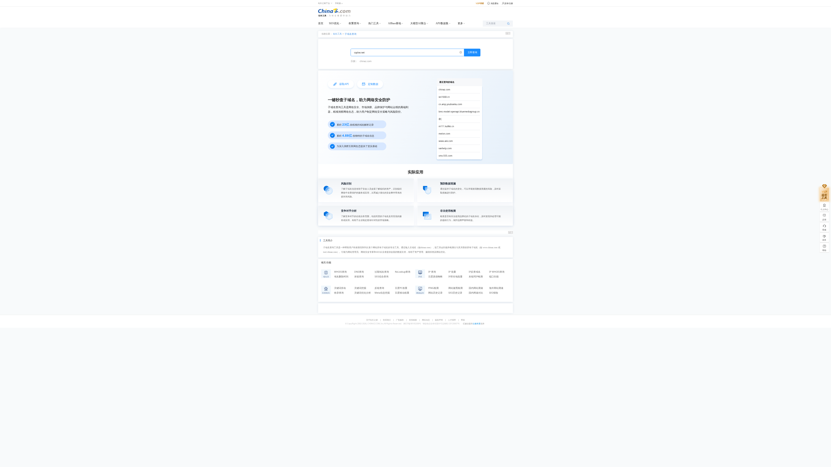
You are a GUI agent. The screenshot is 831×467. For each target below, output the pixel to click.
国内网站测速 (476, 287)
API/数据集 (442, 23)
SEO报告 (493, 292)
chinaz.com (366, 61)
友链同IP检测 (476, 276)
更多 (460, 23)
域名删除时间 (341, 276)
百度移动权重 (402, 292)
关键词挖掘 (360, 287)
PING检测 (433, 287)
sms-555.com (445, 155)
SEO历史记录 (455, 292)
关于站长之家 (372, 320)
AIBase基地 (394, 23)
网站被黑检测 (455, 287)
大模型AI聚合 (418, 23)
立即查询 (472, 52)
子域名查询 (350, 33)
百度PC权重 (401, 287)
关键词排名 (340, 287)
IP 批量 (452, 271)
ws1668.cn (444, 97)
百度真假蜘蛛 (435, 276)
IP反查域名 (474, 271)
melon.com (444, 133)
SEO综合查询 (381, 276)
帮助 (463, 320)
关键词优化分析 (362, 292)
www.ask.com (446, 141)
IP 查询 (432, 271)
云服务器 (476, 323)
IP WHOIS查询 (496, 271)
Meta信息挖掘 (382, 292)
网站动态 (426, 320)
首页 (320, 23)
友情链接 (413, 320)
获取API (344, 84)
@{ (440, 119)
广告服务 (400, 320)
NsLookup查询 (402, 271)
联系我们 (387, 320)
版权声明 (439, 320)
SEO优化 (334, 23)
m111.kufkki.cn (446, 126)
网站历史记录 (435, 292)
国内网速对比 (476, 292)
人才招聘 (452, 320)
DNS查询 (359, 271)
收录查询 (339, 292)
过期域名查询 (382, 271)
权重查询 (354, 23)
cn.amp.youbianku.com (450, 104)
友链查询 (359, 276)
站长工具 (337, 33)
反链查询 (379, 287)
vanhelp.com (445, 148)
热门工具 (373, 23)
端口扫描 (494, 276)
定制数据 (373, 84)
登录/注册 (508, 3)
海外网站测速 (496, 287)
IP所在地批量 (455, 276)
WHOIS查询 (340, 271)
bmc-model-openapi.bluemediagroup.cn (459, 111)
